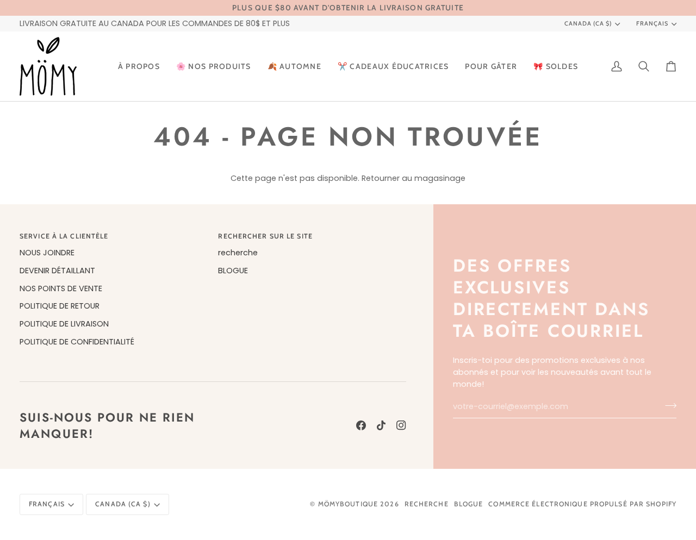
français (652, 23)
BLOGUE (233, 270)
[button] (213, 66)
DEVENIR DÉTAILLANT (57, 270)
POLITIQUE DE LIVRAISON (64, 323)
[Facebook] (361, 425)
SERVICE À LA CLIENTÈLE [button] (64, 236)
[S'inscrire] (667, 405)
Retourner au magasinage (413, 178)
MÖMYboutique (348, 504)
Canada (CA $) (588, 23)
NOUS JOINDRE (47, 252)
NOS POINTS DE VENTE (61, 288)
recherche (238, 252)
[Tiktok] (381, 425)
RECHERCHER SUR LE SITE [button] (265, 236)
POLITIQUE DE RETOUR (60, 305)
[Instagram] (401, 425)
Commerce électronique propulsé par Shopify (582, 504)
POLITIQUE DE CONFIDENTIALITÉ (77, 341)
